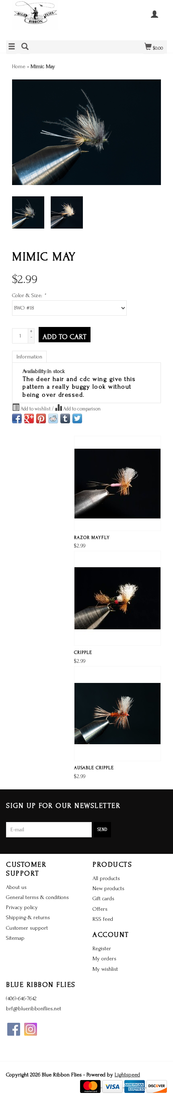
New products (108, 888)
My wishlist (105, 969)
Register (102, 948)
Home (18, 66)
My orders (104, 958)
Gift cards (103, 898)
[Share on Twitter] (77, 418)
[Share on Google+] (29, 418)
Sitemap (15, 938)
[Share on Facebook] (17, 418)
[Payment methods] (91, 1085)
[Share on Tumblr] (65, 418)
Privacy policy (22, 907)
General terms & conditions (37, 897)
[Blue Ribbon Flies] (46, 19)
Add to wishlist (35, 409)
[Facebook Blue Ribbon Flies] (13, 1029)
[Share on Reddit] (53, 418)
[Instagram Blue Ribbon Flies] (30, 1029)
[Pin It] (41, 418)
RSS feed (103, 919)
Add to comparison (81, 409)
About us (16, 887)
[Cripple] (117, 598)
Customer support (27, 928)
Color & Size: (29, 295)
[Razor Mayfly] (117, 483)
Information (29, 357)
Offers (100, 909)
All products (106, 878)
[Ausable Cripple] (117, 713)
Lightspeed (127, 1075)
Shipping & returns (28, 917)
